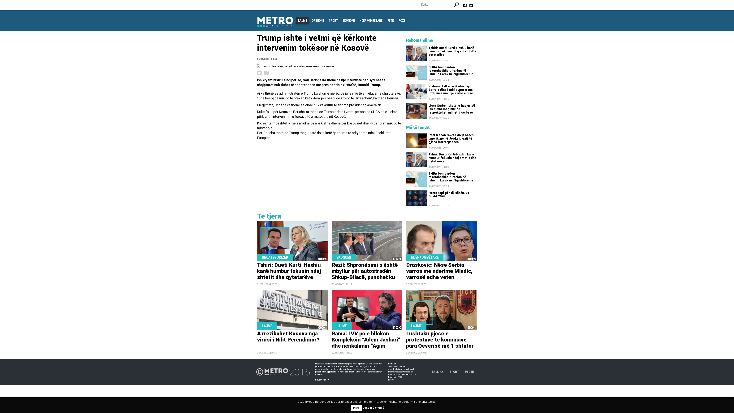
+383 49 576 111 (398, 366)
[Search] (458, 4)
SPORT (454, 372)
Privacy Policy (322, 380)
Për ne (469, 372)
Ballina (437, 372)
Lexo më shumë (373, 407)
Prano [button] (356, 407)
